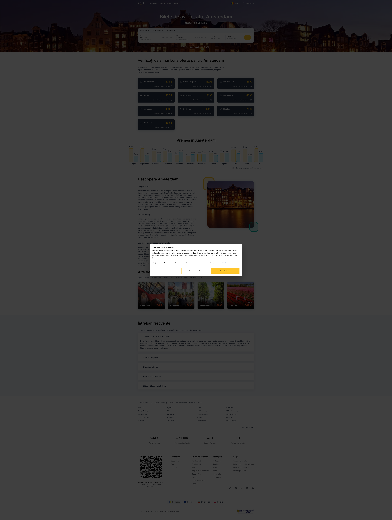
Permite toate (225, 271)
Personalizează (194, 271)
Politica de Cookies (229, 263)
